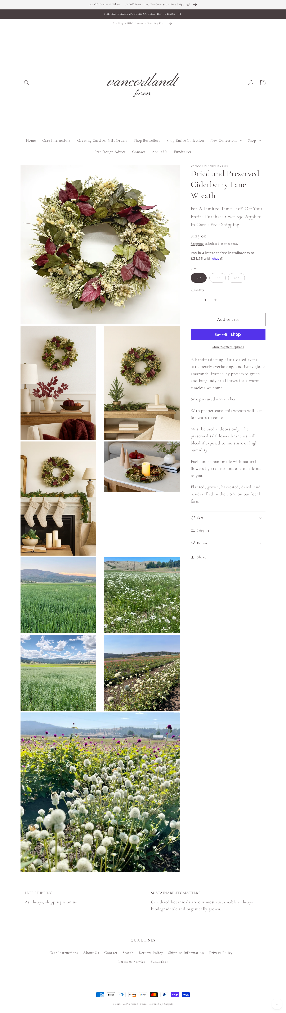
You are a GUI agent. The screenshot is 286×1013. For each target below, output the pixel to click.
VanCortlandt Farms (135, 1003)
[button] (26, 83)
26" (217, 277)
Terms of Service (131, 961)
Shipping (197, 243)
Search (128, 952)
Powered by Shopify (161, 1003)
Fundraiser (159, 961)
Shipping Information (186, 952)
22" (198, 277)
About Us (91, 952)
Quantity (197, 289)
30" (236, 277)
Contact (110, 952)
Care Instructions (63, 952)
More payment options (228, 347)
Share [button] (201, 557)
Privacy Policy (221, 952)
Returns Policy (151, 952)
